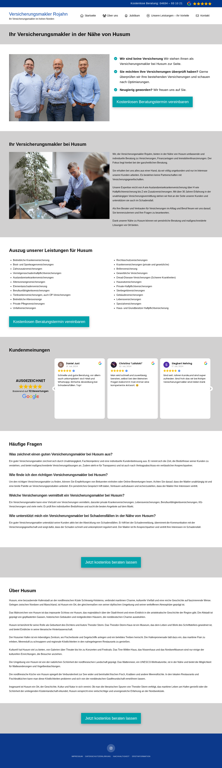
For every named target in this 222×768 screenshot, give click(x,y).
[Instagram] (111, 748)
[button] (210, 388)
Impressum (77, 756)
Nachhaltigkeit (121, 756)
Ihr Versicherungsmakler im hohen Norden (31, 19)
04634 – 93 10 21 (171, 3)
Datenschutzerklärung (98, 756)
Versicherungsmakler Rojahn (38, 13)
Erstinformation (141, 756)
